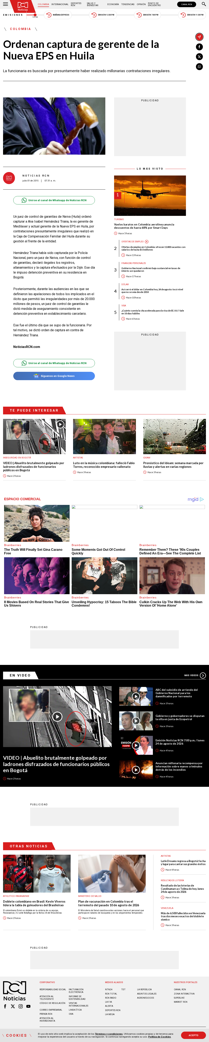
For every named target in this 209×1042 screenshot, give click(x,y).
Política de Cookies (159, 1036)
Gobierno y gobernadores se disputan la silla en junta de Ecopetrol (180, 717)
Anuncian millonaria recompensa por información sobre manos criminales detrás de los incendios (179, 766)
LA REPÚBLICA (144, 989)
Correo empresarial (51, 1010)
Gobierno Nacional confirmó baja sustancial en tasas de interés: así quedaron (150, 269)
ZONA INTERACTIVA (184, 993)
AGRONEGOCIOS (145, 998)
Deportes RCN (76, 4)
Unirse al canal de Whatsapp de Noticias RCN (57, 200)
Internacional (60, 4)
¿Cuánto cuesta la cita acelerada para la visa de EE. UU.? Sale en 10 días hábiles (152, 312)
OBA (71, 1014)
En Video (20, 675)
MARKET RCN (180, 1002)
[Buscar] (204, 4)
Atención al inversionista (47, 1019)
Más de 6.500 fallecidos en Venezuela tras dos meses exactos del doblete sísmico (183, 916)
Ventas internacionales (78, 1004)
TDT (123, 989)
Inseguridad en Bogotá (17, 457)
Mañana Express (61, 15)
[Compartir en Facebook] (199, 46)
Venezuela (167, 908)
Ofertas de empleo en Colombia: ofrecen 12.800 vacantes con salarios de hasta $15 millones (153, 248)
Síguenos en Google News (57, 376)
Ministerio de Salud (89, 896)
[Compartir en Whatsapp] (199, 66)
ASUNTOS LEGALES (146, 993)
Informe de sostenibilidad (77, 997)
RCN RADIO (110, 998)
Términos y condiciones (109, 1033)
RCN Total (111, 993)
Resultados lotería (172, 880)
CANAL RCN (186, 4)
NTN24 (108, 989)
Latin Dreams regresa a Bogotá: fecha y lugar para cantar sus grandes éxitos (183, 863)
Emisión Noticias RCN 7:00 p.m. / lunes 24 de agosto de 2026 (180, 742)
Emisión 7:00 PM (150, 15)
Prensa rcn (46, 1014)
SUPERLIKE (179, 998)
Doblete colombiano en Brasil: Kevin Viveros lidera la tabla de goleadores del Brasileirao (34, 903)
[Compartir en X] (199, 56)
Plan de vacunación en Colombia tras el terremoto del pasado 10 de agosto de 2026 (108, 903)
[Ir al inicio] (23, 6)
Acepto (193, 1035)
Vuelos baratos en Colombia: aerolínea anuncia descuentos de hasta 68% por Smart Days (144, 226)
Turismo (119, 219)
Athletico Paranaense (16, 896)
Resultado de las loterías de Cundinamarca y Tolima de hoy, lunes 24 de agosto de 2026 (182, 888)
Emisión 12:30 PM (106, 15)
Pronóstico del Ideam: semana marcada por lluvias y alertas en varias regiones (173, 464)
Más (191, 675)
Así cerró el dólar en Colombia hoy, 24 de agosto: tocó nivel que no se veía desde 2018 (152, 290)
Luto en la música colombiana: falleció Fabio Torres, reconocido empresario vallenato (104, 464)
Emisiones (13, 15)
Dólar (125, 284)
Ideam (146, 457)
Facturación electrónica (76, 990)
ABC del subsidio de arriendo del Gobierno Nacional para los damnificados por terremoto (177, 693)
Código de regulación (52, 1003)
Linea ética (75, 1010)
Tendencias (127, 4)
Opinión (141, 4)
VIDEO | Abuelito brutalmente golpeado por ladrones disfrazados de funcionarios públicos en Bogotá (33, 466)
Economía (113, 4)
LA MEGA (110, 1014)
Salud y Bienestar (92, 4)
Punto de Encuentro (154, 4)
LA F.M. (108, 1002)
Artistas (78, 457)
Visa (123, 305)
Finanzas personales (133, 263)
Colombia (43, 4)
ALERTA (109, 1006)
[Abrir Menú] (5, 4)
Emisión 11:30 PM (195, 15)
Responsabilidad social (53, 989)
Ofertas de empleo (132, 241)
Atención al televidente (47, 997)
